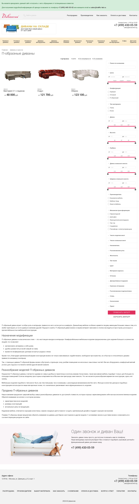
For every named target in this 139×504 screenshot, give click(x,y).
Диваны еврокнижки (54, 41)
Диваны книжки (66, 41)
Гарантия (121, 491)
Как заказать (102, 15)
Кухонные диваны (101, 41)
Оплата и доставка (118, 15)
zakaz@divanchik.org (130, 27)
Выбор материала (42, 491)
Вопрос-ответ (107, 491)
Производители (87, 15)
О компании (73, 491)
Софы (124, 41)
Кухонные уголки (89, 41)
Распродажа (72, 15)
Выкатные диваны (78, 41)
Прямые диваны (5, 41)
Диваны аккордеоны (40, 41)
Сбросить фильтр (121, 317)
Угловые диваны (16, 41)
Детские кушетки (133, 41)
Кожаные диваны (28, 41)
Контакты (133, 15)
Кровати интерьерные (114, 41)
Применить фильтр (121, 312)
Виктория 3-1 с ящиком (14, 90)
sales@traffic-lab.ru (98, 7)
